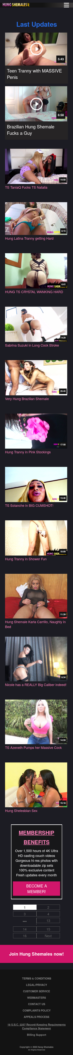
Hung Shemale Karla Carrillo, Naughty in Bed (35, 624)
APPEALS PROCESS (36, 1017)
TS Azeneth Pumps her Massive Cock (33, 747)
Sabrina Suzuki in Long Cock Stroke (32, 345)
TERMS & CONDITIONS (36, 978)
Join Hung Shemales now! (36, 954)
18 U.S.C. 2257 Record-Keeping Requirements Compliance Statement (36, 1026)
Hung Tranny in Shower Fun (26, 558)
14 (25, 929)
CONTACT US (36, 1004)
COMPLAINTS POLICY (37, 1010)
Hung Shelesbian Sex (21, 810)
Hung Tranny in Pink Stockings (28, 452)
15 (48, 929)
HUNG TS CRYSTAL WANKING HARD (34, 291)
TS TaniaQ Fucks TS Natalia (26, 187)
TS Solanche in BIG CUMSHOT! (29, 505)
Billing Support (36, 1035)
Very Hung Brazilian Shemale (27, 398)
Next (48, 935)
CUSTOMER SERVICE (36, 991)
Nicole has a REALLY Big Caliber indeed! (35, 684)
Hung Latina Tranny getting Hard (29, 238)
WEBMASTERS (36, 997)
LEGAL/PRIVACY (36, 985)
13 (48, 920)
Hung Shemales (45, 1047)
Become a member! (36, 888)
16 (25, 935)
